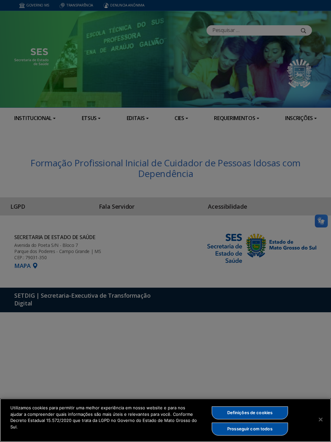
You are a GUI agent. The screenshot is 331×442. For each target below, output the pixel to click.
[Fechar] (321, 419)
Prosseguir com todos (249, 428)
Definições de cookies (250, 412)
